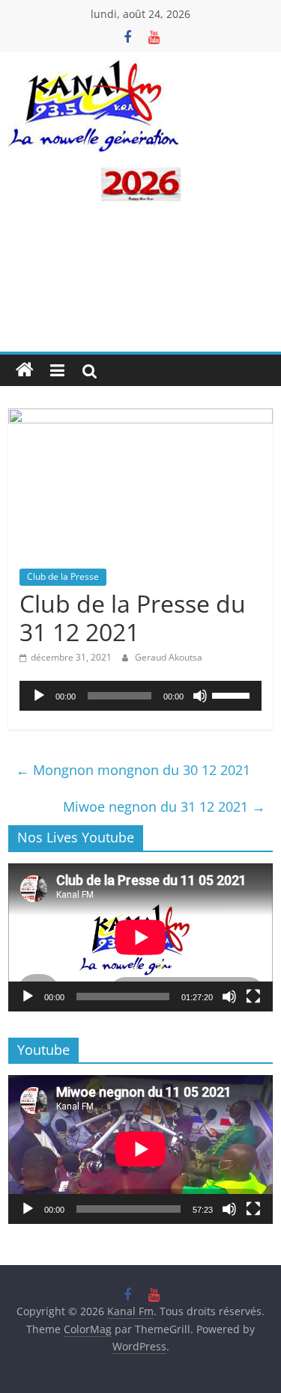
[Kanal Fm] (24, 370)
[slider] (233, 694)
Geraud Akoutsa (168, 657)
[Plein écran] (253, 996)
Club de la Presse (63, 576)
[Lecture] (38, 695)
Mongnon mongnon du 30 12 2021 (133, 770)
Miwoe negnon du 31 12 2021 (164, 806)
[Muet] (200, 695)
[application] (140, 696)
